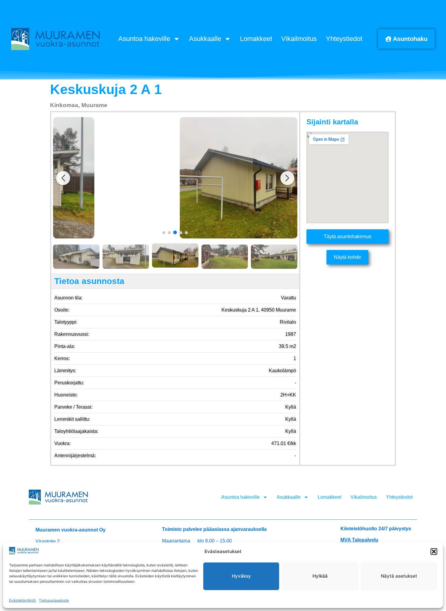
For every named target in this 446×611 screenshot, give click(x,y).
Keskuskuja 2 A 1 (106, 89)
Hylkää (320, 576)
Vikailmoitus (299, 38)
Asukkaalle (205, 38)
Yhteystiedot (344, 38)
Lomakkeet (256, 38)
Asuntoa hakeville (144, 38)
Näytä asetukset (399, 576)
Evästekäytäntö (22, 600)
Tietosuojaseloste (54, 600)
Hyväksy (241, 576)
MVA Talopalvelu (359, 539)
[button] (434, 552)
